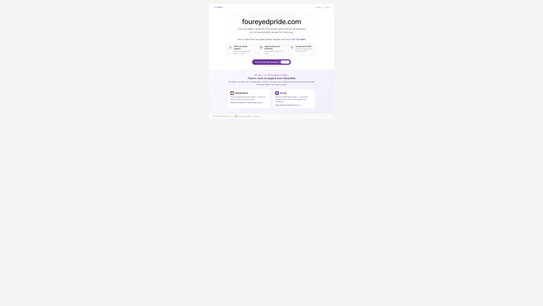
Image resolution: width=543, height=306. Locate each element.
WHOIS (318, 7)
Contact (327, 7)
